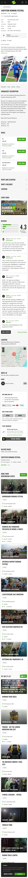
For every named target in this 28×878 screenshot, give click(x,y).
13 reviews (14, 13)
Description (3, 86)
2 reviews (9, 741)
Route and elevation (8, 180)
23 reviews (9, 606)
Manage (8, 874)
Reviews (13, 86)
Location (4, 189)
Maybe (20, 416)
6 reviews (9, 639)
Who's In (18, 86)
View (25, 383)
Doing (8, 416)
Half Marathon (7, 6)
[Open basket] (22, 2)
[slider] (7, 213)
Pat (7, 320)
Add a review (6, 332)
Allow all (19, 874)
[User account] (26, 2)
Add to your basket (6, 145)
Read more (4, 53)
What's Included (6, 184)
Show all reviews (22, 332)
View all (23, 475)
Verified (18, 238)
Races (9, 86)
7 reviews (9, 541)
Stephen (8, 256)
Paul (7, 275)
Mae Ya (8, 238)
